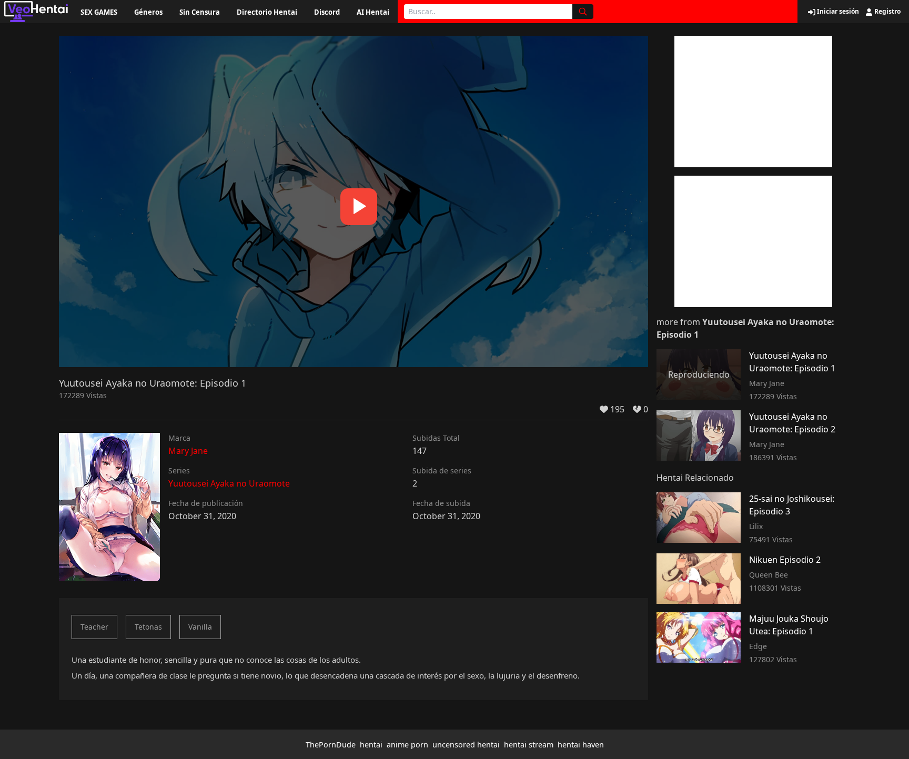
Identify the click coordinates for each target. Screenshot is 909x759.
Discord (327, 12)
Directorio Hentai (267, 12)
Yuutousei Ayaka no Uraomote (229, 483)
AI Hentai (373, 12)
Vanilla (200, 627)
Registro (887, 11)
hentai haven (581, 745)
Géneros (148, 12)
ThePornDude (331, 745)
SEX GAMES (98, 12)
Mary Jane (188, 451)
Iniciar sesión (837, 11)
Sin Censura (199, 12)
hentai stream (528, 745)
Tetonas (148, 627)
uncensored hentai (466, 745)
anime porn (407, 745)
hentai (371, 745)
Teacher (94, 627)
